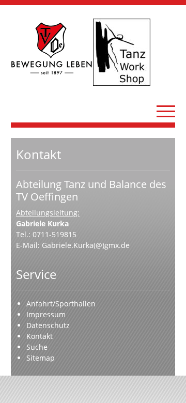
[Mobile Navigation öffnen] (166, 111)
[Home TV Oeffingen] (51, 49)
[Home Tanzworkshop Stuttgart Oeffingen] (134, 52)
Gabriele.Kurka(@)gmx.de (86, 245)
